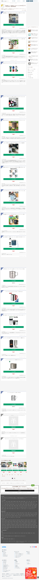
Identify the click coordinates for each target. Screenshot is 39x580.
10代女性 (35, 524)
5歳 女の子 (17, 521)
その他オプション (17, 557)
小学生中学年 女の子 (4, 524)
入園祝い (23, 504)
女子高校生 (26, 524)
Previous (1, 464)
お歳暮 (5, 504)
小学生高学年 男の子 (9, 524)
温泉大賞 (28, 552)
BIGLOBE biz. (5, 561)
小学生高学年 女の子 (13, 524)
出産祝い (12, 501)
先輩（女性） (32, 514)
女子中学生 (20, 524)
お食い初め (11, 504)
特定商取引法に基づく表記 (16, 575)
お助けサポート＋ (17, 552)
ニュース (16, 564)
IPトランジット (5, 569)
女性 (36, 527)
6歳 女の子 (23, 521)
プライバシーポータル (4, 575)
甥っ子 (19, 514)
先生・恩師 (36, 514)
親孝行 (7, 508)
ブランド (16, 562)
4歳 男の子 (9, 521)
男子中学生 (17, 524)
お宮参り (8, 504)
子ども (14, 514)
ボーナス (15, 508)
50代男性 (5, 527)
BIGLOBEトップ (8, 576)
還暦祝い (24, 501)
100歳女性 (34, 527)
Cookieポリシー (10, 575)
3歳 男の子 (3, 521)
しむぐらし (28, 553)
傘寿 (31, 501)
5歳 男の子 (15, 521)
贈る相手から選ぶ (30, 72)
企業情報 (15, 560)
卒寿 (36, 501)
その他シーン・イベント (26, 508)
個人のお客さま (4, 549)
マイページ (28, 561)
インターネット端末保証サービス (19, 553)
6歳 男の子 (20, 521)
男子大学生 (29, 524)
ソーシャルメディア (17, 568)
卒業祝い (31, 504)
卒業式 (36, 504)
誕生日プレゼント (3, 501)
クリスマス (3, 504)
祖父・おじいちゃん (4, 514)
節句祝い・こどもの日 (15, 504)
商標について (3, 576)
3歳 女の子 (6, 521)
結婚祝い (9, 501)
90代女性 (29, 527)
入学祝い (26, 504)
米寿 (34, 501)
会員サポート (29, 563)
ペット (20, 508)
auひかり (4, 553)
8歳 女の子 (35, 521)
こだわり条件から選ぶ (30, 77)
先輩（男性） (29, 514)
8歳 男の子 (32, 521)
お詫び (22, 508)
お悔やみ (10, 508)
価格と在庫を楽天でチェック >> (23, 78)
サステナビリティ (17, 563)
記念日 (7, 501)
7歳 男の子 (26, 521)
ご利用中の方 (28, 560)
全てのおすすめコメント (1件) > (22, 117)
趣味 (17, 508)
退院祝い (3, 508)
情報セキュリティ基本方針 (24, 575)
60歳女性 (8, 527)
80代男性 (26, 527)
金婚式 (19, 501)
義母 (26, 514)
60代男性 (16, 527)
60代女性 (13, 527)
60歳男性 (10, 527)
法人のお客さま (4, 560)
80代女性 (23, 527)
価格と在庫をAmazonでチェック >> (22, 284)
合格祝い (21, 504)
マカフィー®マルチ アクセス (6, 570)
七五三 (18, 504)
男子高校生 (23, 524)
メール (28, 562)
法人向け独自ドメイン (6, 571)
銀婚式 (22, 501)
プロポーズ (31, 508)
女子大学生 (32, 524)
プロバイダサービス (5, 564)
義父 (23, 514)
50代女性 (3, 527)
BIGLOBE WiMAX (5, 568)
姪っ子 (21, 514)
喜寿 (29, 501)
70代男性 (21, 527)
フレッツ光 (4, 563)
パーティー (34, 508)
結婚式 (17, 501)
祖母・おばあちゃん (8, 514)
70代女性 (18, 527)
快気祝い (5, 508)
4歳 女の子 (12, 521)
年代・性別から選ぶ (30, 74)
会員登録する (19, 490)
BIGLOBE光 (4, 552)
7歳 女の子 (29, 521)
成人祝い (34, 504)
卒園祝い (29, 504)
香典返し (13, 508)
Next (26, 464)
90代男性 (31, 527)
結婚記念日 (15, 501)
